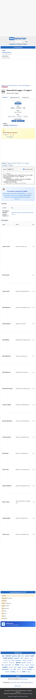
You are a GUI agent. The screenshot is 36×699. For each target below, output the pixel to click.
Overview (4, 97)
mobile (5, 667)
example (29, 660)
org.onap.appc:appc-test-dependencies (14, 193)
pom (11, 116)
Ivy (22, 163)
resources (5, 669)
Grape (27, 163)
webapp (28, 671)
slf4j (24, 108)
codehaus (18, 108)
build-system (8, 658)
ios (3, 665)
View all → (17, 199)
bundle (16, 658)
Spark (18, 682)
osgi (19, 667)
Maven (4, 163)
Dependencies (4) (15, 97)
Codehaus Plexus (6, 52)
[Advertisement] (18, 18)
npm (15, 667)
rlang (11, 669)
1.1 (13, 134)
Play (15, 682)
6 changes (10, 136)
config (6, 660)
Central (14, 120)
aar (3, 656)
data (13, 660)
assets (27, 656)
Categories (12, 44)
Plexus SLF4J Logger (14, 90)
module (10, 667)
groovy (29, 662)
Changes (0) (25, 97)
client (22, 658)
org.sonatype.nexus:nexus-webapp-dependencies (17, 195)
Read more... (18, 686)
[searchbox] (14, 41)
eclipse (24, 660)
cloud (31, 658)
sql (33, 669)
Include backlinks (29, 169)
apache (14, 656)
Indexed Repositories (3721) (18, 592)
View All (25, 116)
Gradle (9, 163)
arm (22, 656)
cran (9, 660)
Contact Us (16, 696)
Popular (19, 44)
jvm (13, 665)
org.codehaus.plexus (11, 85)
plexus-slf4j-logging (24, 85)
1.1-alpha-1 (28, 90)
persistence (25, 667)
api (19, 656)
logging (12, 108)
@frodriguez (24, 679)
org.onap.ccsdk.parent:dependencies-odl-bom (17, 197)
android (8, 656)
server (19, 669)
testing (13, 671)
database (18, 660)
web (24, 671)
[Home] (18, 39)
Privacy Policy (24, 696)
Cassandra (30, 682)
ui (20, 671)
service (24, 669)
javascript (8, 665)
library (22, 665)
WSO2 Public (21, 120)
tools (17, 671)
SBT (14, 163)
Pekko (22, 682)
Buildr (11, 165)
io (32, 662)
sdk (14, 669)
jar (19, 116)
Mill (19, 163)
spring (29, 669)
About (25, 44)
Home (2, 85)
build (32, 656)
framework (12, 662)
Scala (11, 682)
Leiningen (4, 165)
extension (5, 662)
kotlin (17, 665)
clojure (26, 658)
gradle (24, 662)
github (18, 662)
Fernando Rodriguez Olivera (24, 693)
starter (7, 671)
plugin (31, 667)
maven (32, 665)
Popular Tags (18, 653)
